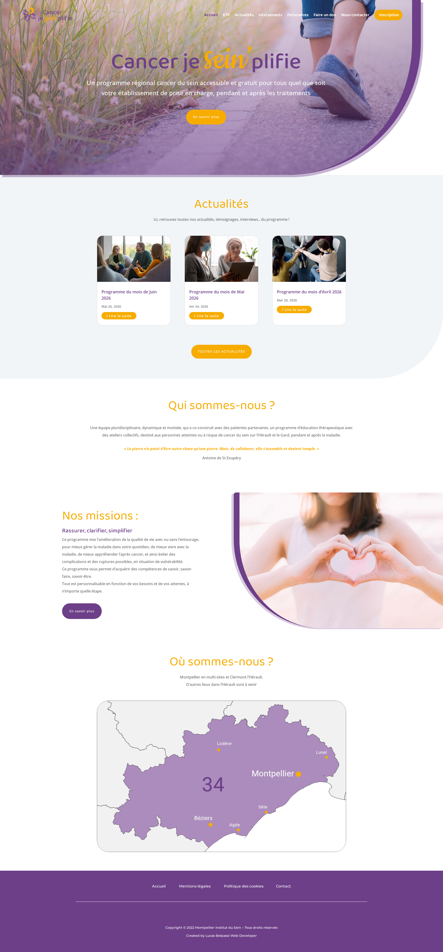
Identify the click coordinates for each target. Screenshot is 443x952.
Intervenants (270, 15)
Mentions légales (195, 886)
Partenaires (297, 15)
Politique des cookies (243, 886)
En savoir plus (206, 117)
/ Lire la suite (119, 315)
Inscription (389, 15)
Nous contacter (355, 15)
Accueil (211, 15)
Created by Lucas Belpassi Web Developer (221, 936)
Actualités (244, 15)
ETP (226, 15)
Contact (283, 886)
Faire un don (325, 15)
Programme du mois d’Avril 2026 (309, 292)
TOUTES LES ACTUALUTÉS (221, 351)
